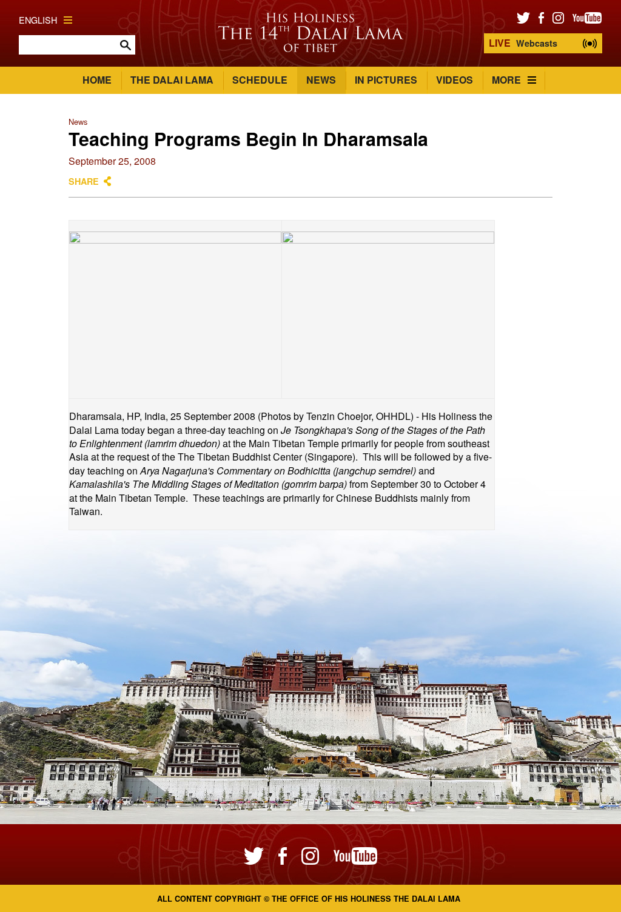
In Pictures (386, 80)
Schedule (259, 80)
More (506, 80)
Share (84, 181)
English (38, 19)
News (321, 80)
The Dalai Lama (171, 80)
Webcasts (523, 43)
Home (97, 80)
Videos (454, 80)
